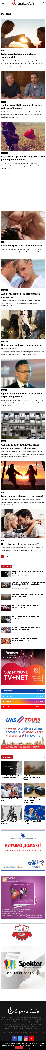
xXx (2, 50)
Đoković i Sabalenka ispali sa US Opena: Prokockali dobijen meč (11, 799)
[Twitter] (20, 1038)
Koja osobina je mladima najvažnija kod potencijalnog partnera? (23, 157)
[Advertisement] (23, 191)
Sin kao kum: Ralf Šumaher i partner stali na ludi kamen (21, 106)
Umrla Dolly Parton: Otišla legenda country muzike (10, 777)
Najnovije (7, 566)
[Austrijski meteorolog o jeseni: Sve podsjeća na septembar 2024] (6, 597)
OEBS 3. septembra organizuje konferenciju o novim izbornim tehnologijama (33, 799)
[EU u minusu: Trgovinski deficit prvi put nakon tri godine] (34, 812)
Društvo (3, 441)
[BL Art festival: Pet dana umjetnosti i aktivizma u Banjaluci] (6, 608)
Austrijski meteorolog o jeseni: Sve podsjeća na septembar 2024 (32, 777)
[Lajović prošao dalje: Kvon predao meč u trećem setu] (6, 619)
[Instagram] (26, 1038)
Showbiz (3, 101)
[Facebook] (14, 1038)
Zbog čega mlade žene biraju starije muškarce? (20, 295)
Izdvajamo (4, 390)
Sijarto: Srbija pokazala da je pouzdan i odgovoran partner (23, 394)
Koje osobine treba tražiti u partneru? (22, 496)
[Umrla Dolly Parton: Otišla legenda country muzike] (6, 574)
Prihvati (19, 1048)
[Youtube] (31, 1038)
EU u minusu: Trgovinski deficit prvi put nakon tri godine (32, 821)
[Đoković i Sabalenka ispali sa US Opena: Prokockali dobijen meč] (6, 630)
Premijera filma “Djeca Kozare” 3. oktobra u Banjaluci (9, 821)
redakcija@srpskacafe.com (36, 1032)
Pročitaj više (28, 1048)
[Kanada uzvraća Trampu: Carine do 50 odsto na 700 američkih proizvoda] (6, 641)
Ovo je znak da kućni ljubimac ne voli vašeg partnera (21, 346)
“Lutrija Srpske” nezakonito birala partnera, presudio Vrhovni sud (20, 446)
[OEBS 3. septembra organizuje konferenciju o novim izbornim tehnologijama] (34, 790)
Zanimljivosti (4, 153)
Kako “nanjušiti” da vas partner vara (21, 245)
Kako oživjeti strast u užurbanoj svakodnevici (18, 55)
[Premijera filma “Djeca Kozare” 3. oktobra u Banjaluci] (11, 812)
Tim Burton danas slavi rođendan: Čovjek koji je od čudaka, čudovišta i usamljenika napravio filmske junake (28, 584)
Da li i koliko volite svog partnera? (20, 544)
